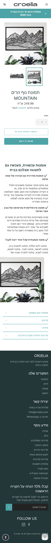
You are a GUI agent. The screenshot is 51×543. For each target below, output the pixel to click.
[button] (5, 537)
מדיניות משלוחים (39, 440)
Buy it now (26, 141)
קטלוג (45, 388)
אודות (45, 431)
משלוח (21, 107)
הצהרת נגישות (41, 478)
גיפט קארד (42, 468)
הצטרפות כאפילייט (38, 473)
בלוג (46, 435)
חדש (46, 383)
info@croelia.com (38, 412)
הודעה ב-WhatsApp (37, 416)
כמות (46, 116)
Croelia (17, 534)
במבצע (44, 379)
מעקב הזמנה (41, 445)
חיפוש (45, 393)
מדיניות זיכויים (41, 449)
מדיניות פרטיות (40, 459)
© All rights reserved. (26, 534)
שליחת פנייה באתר (38, 407)
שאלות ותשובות (40, 463)
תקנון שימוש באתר (38, 454)
